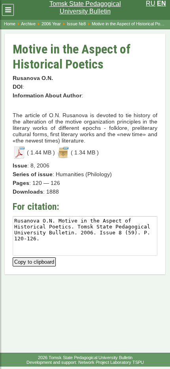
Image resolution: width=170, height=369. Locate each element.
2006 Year (51, 23)
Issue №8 (76, 23)
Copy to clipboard (34, 261)
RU (150, 3)
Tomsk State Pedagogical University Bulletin (85, 7)
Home (9, 23)
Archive (28, 23)
